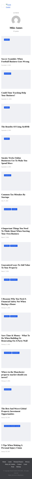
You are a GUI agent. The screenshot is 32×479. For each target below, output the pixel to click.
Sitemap (18, 467)
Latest (9, 462)
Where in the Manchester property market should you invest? (14, 374)
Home (4, 462)
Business (7, 73)
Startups (7, 175)
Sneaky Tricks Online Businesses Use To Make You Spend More (14, 160)
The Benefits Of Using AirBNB (15, 127)
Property (14, 245)
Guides (7, 39)
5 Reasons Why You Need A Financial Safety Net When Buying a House (13, 301)
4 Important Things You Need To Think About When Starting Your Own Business (15, 231)
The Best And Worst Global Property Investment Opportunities (13, 411)
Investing (8, 352)
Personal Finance (18, 462)
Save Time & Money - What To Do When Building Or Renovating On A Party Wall (15, 338)
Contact (19, 464)
